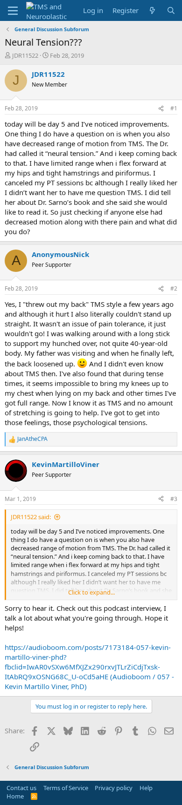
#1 (173, 108)
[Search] (171, 10)
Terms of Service (65, 788)
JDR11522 (25, 55)
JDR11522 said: (31, 517)
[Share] (161, 108)
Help (146, 788)
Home (15, 796)
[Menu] (13, 10)
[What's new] (152, 10)
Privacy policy (114, 788)
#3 (173, 499)
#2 (173, 288)
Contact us (21, 788)
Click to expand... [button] (91, 592)
